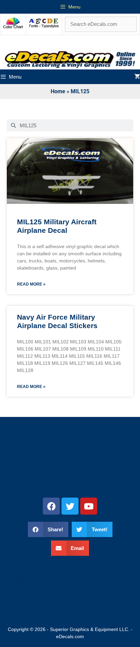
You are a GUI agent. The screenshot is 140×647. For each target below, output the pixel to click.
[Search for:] (101, 24)
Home (58, 91)
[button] (48, 529)
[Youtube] (88, 506)
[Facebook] (51, 506)
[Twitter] (70, 506)
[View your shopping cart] (137, 76)
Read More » (31, 284)
